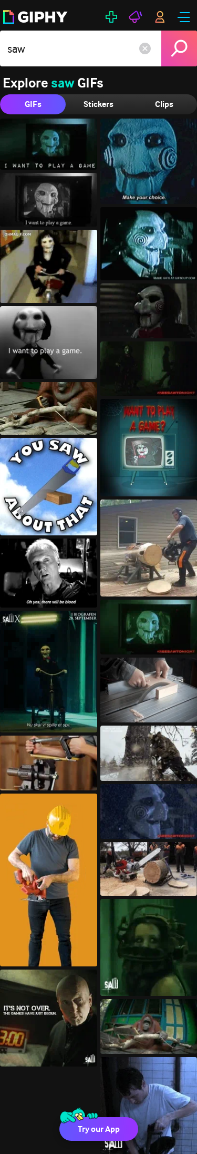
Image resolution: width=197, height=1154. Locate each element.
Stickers (98, 104)
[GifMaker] (111, 16)
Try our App (99, 1129)
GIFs (33, 104)
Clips (164, 104)
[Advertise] (136, 16)
